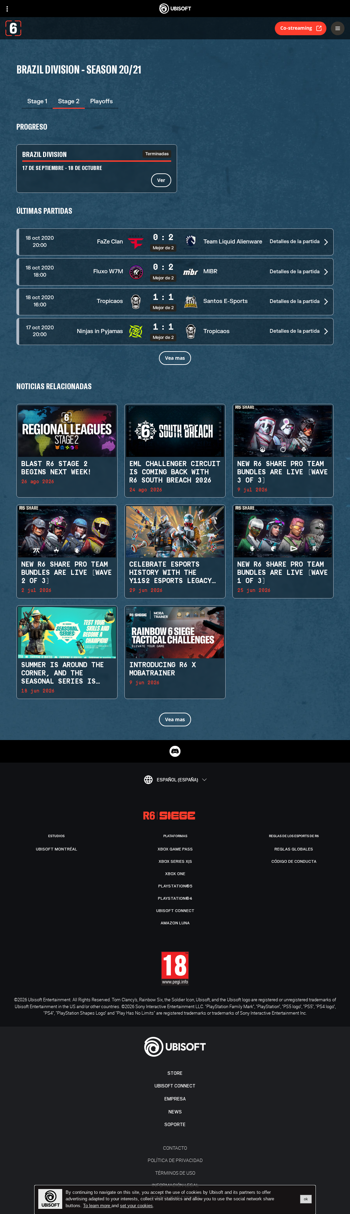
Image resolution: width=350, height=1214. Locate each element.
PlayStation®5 (175, 886)
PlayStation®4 (175, 898)
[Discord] (175, 751)
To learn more (97, 1205)
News (175, 1111)
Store (175, 1073)
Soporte (175, 1124)
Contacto (175, 1148)
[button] (175, 241)
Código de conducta (294, 861)
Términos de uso (175, 1173)
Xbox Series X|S (175, 861)
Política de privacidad (175, 1160)
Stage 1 (37, 101)
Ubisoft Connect (175, 1085)
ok (306, 1199)
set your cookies (136, 1205)
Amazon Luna (175, 923)
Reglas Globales (293, 849)
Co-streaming (296, 28)
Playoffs (101, 101)
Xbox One (175, 873)
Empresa (175, 1098)
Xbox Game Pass (175, 849)
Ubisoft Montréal (56, 849)
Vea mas (175, 358)
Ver (161, 180)
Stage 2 (68, 101)
